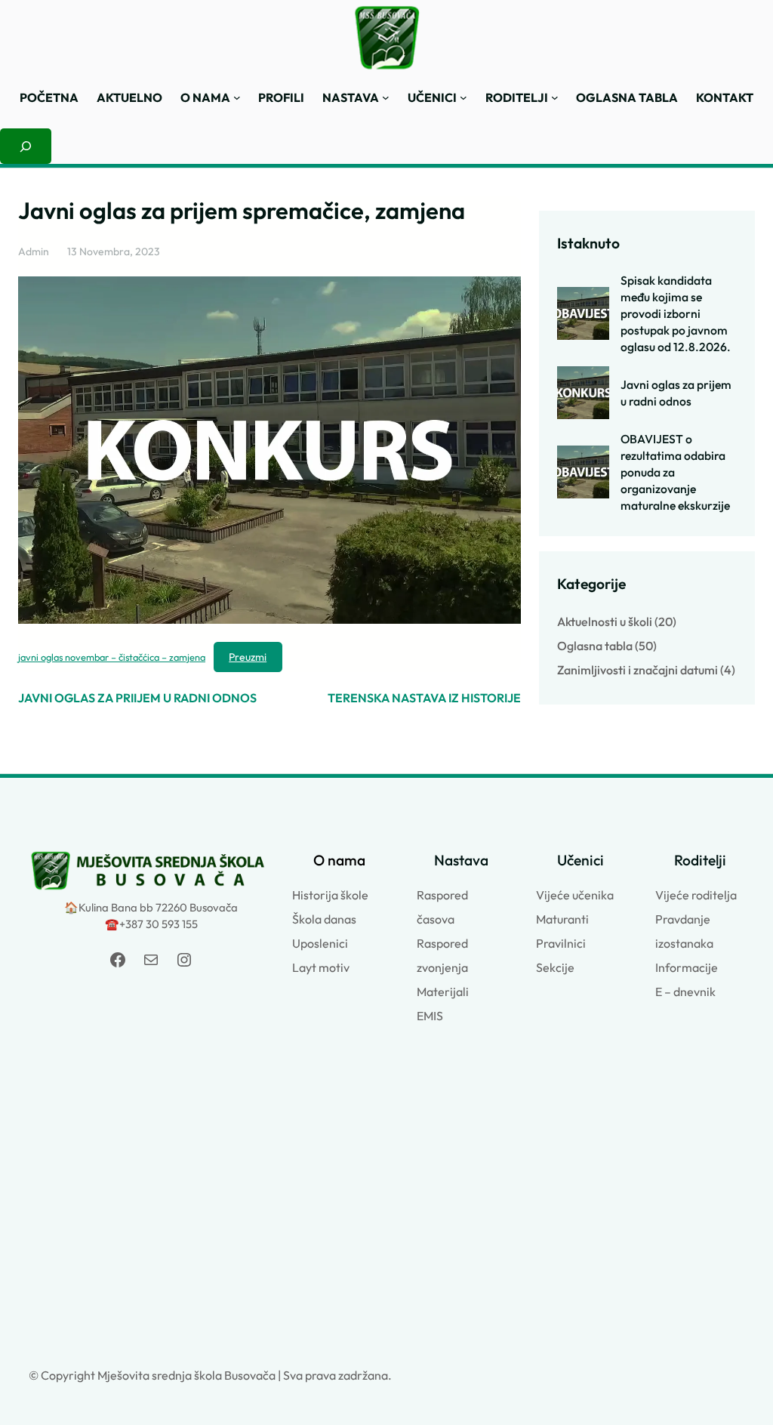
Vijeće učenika (575, 894)
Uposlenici (320, 943)
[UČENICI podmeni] (463, 97)
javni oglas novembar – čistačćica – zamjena (111, 657)
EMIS (430, 1015)
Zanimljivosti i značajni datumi (637, 669)
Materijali (443, 991)
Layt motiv (321, 967)
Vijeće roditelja (696, 894)
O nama (339, 860)
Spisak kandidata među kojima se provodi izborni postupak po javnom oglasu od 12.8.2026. (676, 313)
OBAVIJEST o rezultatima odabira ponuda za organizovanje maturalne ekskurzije (675, 472)
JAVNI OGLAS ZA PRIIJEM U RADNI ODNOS (137, 697)
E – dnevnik (685, 991)
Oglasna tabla (595, 645)
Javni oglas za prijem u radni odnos (676, 393)
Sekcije (555, 967)
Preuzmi (247, 657)
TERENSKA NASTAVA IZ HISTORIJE (424, 697)
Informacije (686, 967)
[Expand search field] (25, 146)
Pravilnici (561, 943)
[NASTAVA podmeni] (386, 97)
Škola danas (324, 919)
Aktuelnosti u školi (604, 621)
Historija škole (330, 894)
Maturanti (562, 919)
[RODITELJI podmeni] (555, 97)
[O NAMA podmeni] (237, 97)
